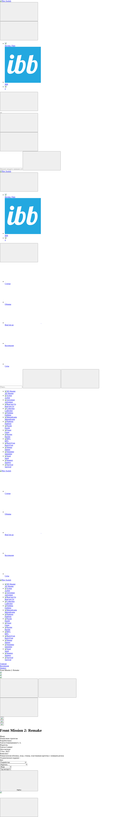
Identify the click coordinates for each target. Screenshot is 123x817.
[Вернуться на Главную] (5, 171)
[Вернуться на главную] (5, 1)
